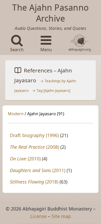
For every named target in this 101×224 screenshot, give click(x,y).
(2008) (34, 147)
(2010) (25, 158)
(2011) (37, 170)
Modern (16, 114)
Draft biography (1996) (34, 135)
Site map (61, 216)
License (38, 216)
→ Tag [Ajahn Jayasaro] (51, 90)
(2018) (34, 182)
